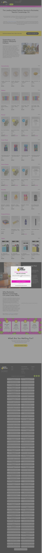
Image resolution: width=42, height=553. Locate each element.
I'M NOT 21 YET (21, 283)
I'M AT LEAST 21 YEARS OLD (21, 281)
